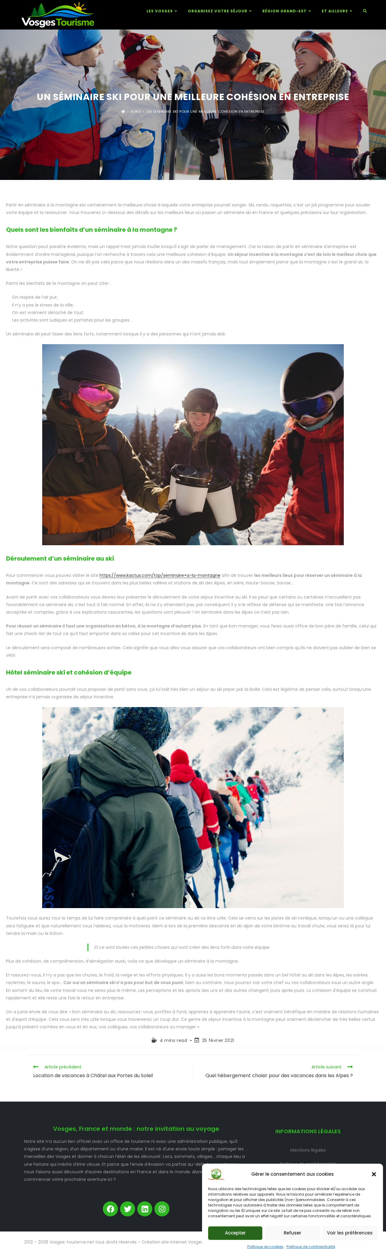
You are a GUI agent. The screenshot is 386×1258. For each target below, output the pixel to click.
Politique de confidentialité (310, 1246)
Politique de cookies (265, 1246)
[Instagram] (161, 1208)
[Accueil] (123, 111)
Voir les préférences (350, 1233)
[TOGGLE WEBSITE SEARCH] (365, 11)
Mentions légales (308, 1150)
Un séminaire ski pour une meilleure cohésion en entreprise (206, 111)
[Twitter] (127, 1208)
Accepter (235, 1233)
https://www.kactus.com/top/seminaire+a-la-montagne (160, 575)
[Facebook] (110, 1208)
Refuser (292, 1233)
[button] (374, 1174)
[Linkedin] (144, 1208)
